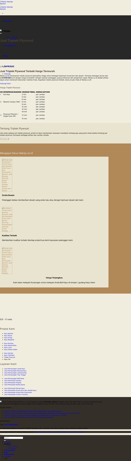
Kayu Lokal (8, 347)
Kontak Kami (9, 454)
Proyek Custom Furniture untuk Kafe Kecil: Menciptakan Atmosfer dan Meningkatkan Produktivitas (42, 413)
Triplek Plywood (9, 357)
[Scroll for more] (1, 33)
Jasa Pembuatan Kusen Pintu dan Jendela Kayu (20, 390)
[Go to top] (1, 434)
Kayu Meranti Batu (10, 345)
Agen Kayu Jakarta (77, 432)
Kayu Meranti (8, 333)
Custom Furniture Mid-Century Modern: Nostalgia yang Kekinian (29, 417)
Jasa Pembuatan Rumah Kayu (14, 388)
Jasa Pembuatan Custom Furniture (16, 394)
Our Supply (12, 448)
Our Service (12, 37)
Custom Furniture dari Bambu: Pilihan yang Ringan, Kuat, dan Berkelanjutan (33, 411)
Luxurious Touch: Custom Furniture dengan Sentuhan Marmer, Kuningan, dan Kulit (35, 415)
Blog (6, 56)
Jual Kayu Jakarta (61, 432)
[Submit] (5, 440)
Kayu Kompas (9, 343)
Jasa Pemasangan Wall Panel (14, 378)
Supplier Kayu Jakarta (43, 432)
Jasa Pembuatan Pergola (12, 382)
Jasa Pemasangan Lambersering (15, 373)
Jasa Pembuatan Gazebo (12, 380)
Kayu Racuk (8, 335)
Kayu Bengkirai (9, 340)
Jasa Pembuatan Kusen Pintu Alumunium (18, 392)
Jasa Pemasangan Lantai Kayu (14, 369)
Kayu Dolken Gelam (10, 349)
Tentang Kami (9, 46)
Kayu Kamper (8, 353)
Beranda (7, 21)
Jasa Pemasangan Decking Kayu (15, 371)
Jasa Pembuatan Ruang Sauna (14, 384)
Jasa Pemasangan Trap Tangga (15, 375)
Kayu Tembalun (9, 355)
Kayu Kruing (8, 337)
